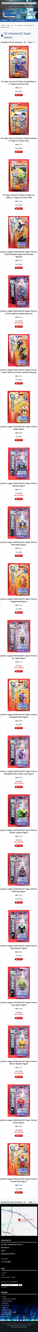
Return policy (23, 1325)
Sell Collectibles (7, 1301)
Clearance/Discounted (9, 1312)
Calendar (5, 1303)
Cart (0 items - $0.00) (24, 6)
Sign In (10, 6)
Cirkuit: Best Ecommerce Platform (19, 1327)
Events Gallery (6, 1314)
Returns (4, 1316)
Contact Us (5, 1305)
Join (15, 6)
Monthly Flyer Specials (9, 1299)
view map (4, 1259)
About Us (5, 1308)
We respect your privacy (13, 1325)
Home (4, 1297)
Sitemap (29, 1325)
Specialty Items (7, 1310)
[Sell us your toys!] (29, 12)
